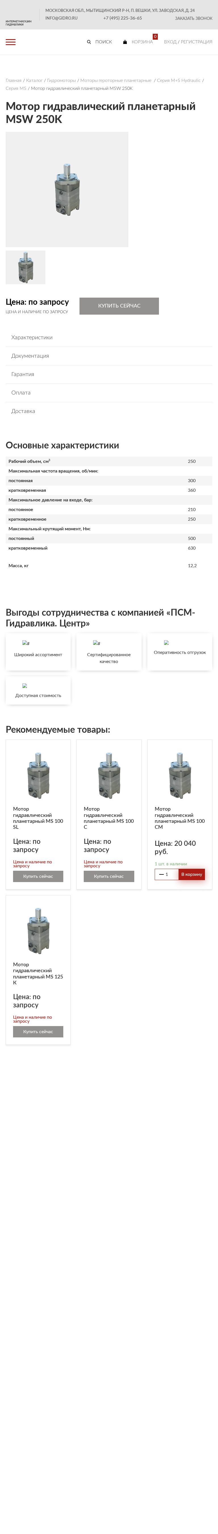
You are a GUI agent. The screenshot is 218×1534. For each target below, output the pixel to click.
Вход (170, 42)
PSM (20, 10)
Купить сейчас (119, 306)
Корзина (142, 41)
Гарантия (22, 374)
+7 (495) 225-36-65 (122, 18)
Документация (30, 356)
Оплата (21, 393)
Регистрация (196, 42)
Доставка (23, 411)
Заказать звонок (193, 19)
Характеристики (32, 337)
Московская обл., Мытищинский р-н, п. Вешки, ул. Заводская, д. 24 (120, 11)
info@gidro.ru (61, 18)
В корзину (191, 874)
